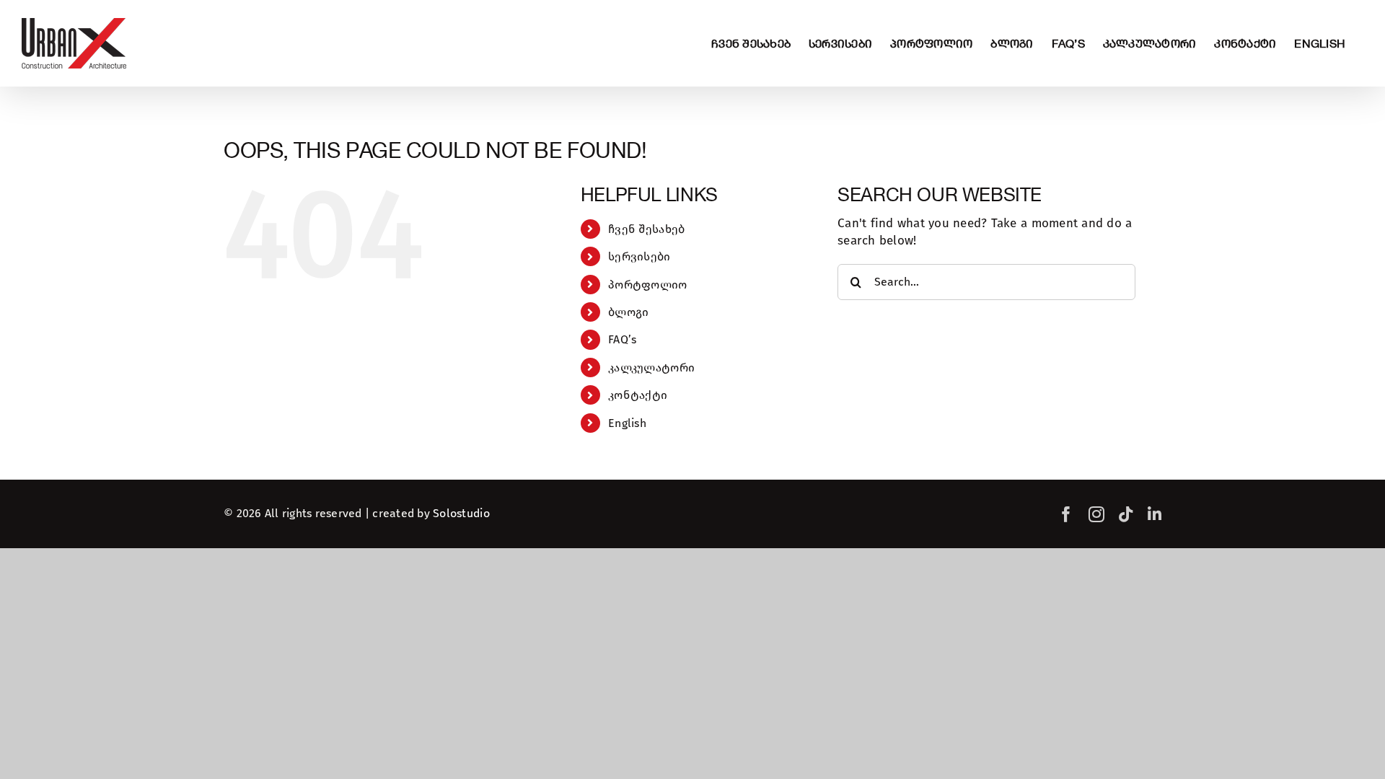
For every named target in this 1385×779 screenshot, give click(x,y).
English (627, 423)
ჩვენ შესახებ (646, 229)
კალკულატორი (651, 367)
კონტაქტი (637, 395)
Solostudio (461, 513)
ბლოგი (628, 312)
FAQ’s (622, 339)
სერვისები (639, 256)
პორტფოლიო (647, 284)
